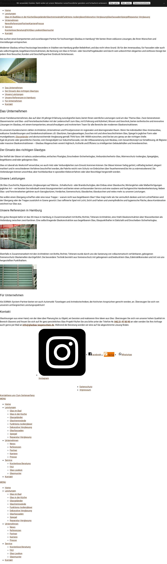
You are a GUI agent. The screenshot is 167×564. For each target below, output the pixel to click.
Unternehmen (11, 20)
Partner (25, 23)
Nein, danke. (126, 3)
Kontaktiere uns (8, 395)
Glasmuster (48, 30)
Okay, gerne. (114, 3)
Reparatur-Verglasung (139, 17)
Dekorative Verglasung (96, 17)
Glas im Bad (11, 17)
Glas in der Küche (25, 17)
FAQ (28, 30)
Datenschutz (86, 386)
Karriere (33, 23)
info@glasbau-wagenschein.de (38, 325)
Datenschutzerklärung (141, 3)
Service (8, 27)
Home (8, 10)
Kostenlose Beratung (15, 30)
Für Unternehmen (13, 101)
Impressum (85, 390)
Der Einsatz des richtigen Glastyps (22, 91)
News (8, 23)
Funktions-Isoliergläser (74, 17)
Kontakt (9, 33)
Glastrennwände (54, 17)
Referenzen (16, 23)
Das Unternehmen (14, 87)
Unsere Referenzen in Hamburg (20, 97)
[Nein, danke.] (164, 3)
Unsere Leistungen (14, 94)
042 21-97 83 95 (122, 321)
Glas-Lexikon (36, 30)
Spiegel (124, 17)
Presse (40, 23)
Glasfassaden (114, 17)
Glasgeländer (39, 17)
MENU (3, 398)
